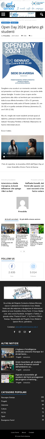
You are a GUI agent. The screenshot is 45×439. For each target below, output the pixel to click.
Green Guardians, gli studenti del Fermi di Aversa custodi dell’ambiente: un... (28, 364)
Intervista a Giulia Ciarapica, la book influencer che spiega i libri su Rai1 (11, 187)
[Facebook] (15, 332)
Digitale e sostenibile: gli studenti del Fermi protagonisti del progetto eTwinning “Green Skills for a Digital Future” (36, 240)
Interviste (9, 20)
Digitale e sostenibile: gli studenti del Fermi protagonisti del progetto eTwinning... (29, 377)
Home (3, 20)
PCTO (3, 413)
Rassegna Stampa (8, 397)
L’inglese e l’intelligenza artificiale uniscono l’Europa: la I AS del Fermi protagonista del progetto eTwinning (7, 240)
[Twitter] (30, 332)
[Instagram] (20, 332)
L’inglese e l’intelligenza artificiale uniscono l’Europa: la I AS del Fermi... (30, 351)
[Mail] (25, 332)
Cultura (3, 409)
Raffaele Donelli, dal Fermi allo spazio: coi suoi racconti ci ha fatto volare (34, 187)
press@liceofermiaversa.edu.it (27, 327)
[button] (41, 14)
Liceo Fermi (15, 432)
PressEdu (6, 36)
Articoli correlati (11, 219)
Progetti (14, 22)
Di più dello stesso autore (30, 219)
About (24, 432)
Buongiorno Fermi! (7, 420)
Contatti (31, 432)
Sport (3, 416)
